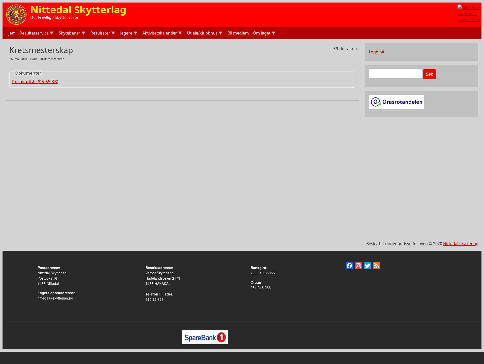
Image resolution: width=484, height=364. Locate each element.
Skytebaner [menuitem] (69, 33)
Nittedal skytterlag (460, 243)
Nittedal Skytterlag (78, 9)
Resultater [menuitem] (99, 33)
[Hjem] (16, 14)
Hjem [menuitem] (11, 33)
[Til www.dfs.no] (469, 13)
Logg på (376, 52)
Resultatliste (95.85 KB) (35, 81)
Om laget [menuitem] (261, 33)
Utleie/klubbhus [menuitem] (202, 33)
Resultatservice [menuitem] (34, 33)
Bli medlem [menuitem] (238, 33)
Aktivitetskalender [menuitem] (159, 33)
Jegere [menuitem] (125, 33)
